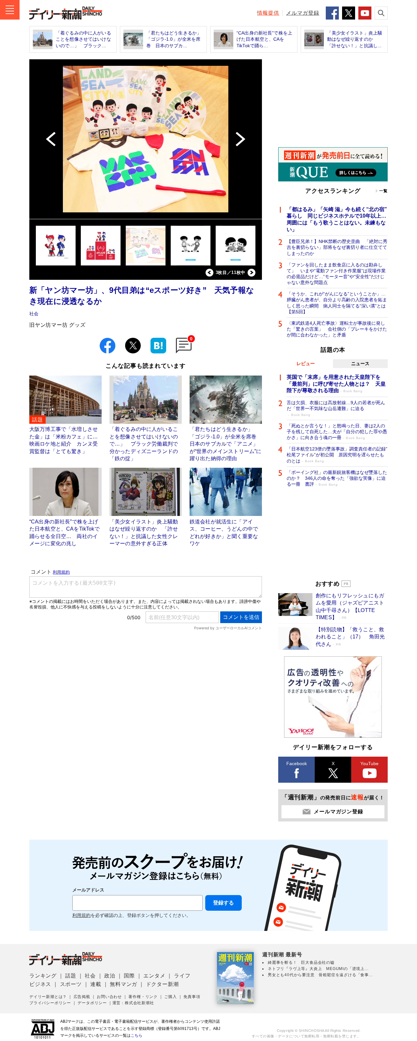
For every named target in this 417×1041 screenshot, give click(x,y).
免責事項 (191, 996)
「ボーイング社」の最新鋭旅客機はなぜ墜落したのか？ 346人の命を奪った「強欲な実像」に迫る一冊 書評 (337, 478)
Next (251, 273)
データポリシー (92, 1003)
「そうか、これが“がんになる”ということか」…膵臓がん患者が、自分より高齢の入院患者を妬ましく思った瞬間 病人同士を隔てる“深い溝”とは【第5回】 (337, 302)
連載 (95, 984)
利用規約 (81, 915)
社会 (33, 313)
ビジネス (40, 984)
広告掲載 (82, 996)
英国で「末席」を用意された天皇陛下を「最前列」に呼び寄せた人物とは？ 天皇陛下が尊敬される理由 (336, 383)
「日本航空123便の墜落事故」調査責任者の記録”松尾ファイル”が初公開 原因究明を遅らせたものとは (337, 454)
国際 (129, 975)
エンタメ (154, 975)
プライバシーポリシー (50, 1003)
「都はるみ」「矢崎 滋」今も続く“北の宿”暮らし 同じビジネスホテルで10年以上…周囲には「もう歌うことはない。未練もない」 (337, 219)
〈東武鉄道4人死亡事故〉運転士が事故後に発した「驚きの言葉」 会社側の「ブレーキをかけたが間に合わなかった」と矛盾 (337, 329)
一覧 (383, 191)
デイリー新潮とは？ (48, 996)
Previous (209, 273)
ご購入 (170, 996)
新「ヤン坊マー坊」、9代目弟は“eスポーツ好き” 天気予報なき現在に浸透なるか (141, 296)
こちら (136, 1035)
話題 (70, 975)
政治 (109, 975)
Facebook (296, 763)
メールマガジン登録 (338, 811)
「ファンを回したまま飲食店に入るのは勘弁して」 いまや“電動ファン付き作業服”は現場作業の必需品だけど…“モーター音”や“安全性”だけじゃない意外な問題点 (336, 273)
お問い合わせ (109, 996)
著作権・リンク (143, 996)
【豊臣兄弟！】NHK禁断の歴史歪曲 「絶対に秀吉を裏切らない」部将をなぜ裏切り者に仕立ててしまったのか (337, 247)
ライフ (182, 975)
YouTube (369, 763)
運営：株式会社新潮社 (133, 1003)
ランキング (43, 975)
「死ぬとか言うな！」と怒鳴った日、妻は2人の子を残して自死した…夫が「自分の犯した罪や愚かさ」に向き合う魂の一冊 (337, 431)
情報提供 (268, 13)
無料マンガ (123, 984)
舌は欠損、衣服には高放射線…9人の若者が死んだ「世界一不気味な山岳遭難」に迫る (336, 408)
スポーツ (71, 984)
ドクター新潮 (162, 984)
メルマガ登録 (302, 13)
